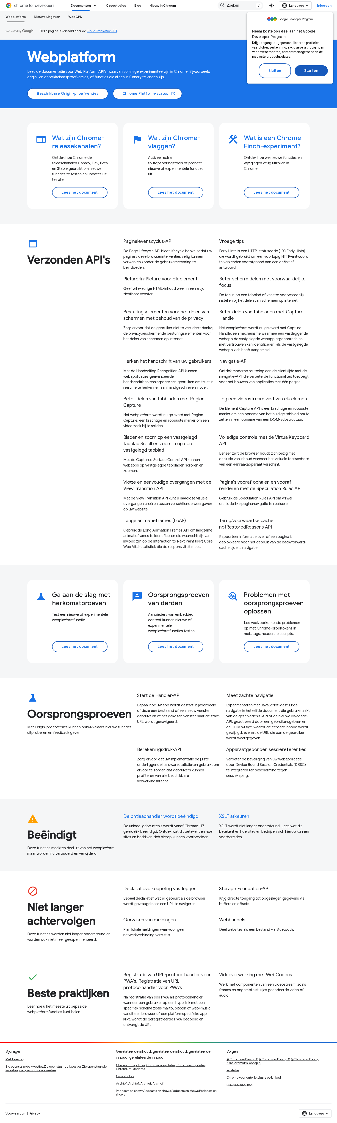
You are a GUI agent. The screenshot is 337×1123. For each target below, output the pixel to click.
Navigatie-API (233, 361)
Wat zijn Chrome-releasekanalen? (78, 142)
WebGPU (75, 17)
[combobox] (240, 5)
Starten (311, 70)
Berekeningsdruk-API (159, 749)
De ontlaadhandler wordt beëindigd (160, 816)
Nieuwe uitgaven (47, 17)
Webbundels (232, 920)
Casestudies (116, 5)
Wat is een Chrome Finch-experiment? (272, 142)
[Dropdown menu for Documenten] (96, 5)
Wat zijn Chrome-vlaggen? (174, 142)
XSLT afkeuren (234, 816)
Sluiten (274, 70)
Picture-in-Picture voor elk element (160, 279)
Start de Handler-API (158, 695)
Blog (137, 5)
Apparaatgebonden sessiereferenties (266, 749)
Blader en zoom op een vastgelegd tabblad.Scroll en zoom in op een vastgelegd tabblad (160, 443)
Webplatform (16, 17)
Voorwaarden (15, 1113)
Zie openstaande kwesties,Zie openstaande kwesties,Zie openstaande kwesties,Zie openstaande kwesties (56, 1068)
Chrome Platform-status (148, 93)
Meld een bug (15, 1059)
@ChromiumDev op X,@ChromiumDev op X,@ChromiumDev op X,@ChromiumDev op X (273, 1061)
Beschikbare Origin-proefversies (68, 93)
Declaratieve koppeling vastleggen (159, 889)
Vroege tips (231, 241)
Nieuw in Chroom (162, 5)
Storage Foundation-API (244, 889)
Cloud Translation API (102, 31)
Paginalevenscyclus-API (147, 241)
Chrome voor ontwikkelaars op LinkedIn (255, 1077)
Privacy (35, 1113)
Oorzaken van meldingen (149, 920)
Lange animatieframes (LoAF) (154, 521)
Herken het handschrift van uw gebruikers (167, 361)
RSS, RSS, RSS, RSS (240, 1085)
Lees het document (80, 192)
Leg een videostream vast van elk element (264, 399)
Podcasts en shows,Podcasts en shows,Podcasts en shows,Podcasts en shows (166, 1092)
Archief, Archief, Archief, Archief (139, 1083)
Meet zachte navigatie (249, 695)
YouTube (233, 1070)
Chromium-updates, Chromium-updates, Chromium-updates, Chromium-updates (161, 1067)
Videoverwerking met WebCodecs (255, 975)
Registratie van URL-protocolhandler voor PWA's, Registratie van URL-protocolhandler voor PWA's (167, 981)
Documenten (81, 5)
